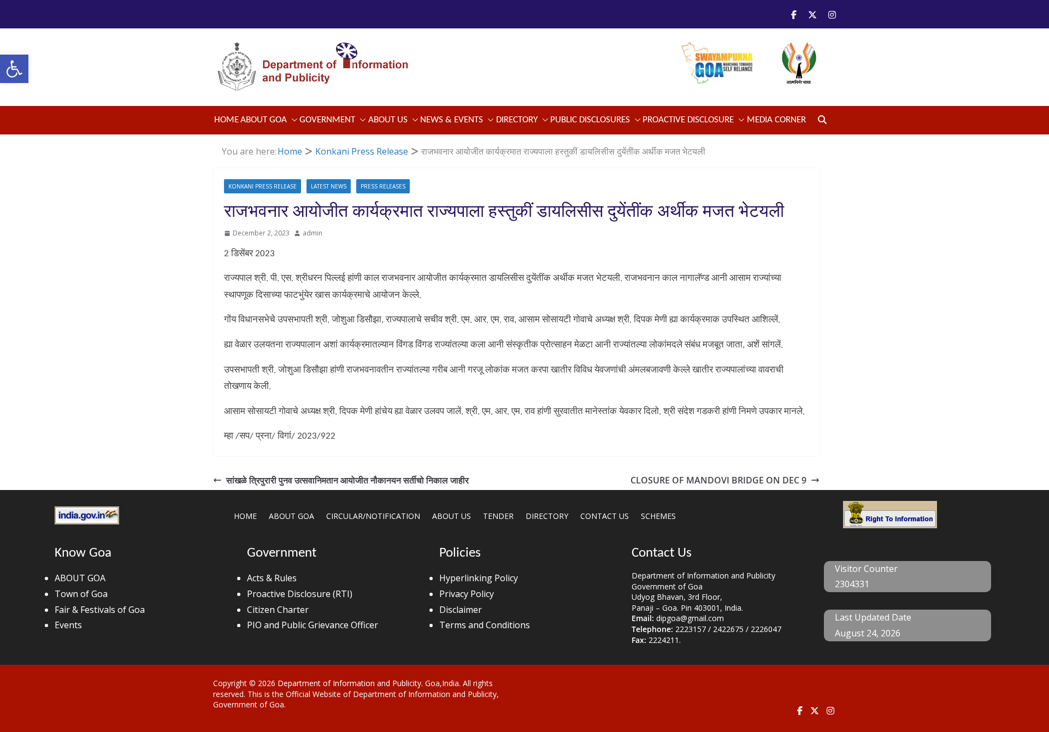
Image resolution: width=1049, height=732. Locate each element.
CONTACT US (604, 516)
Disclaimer (460, 610)
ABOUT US (451, 516)
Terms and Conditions (484, 625)
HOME (245, 516)
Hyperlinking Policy (478, 578)
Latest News (328, 186)
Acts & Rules (272, 578)
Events (68, 625)
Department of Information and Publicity (349, 683)
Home (226, 120)
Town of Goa (81, 594)
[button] (14, 69)
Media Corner (776, 120)
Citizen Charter (278, 610)
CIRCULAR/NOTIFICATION (373, 516)
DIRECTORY (547, 516)
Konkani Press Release (262, 186)
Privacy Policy (466, 594)
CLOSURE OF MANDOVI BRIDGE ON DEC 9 (718, 480)
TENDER (498, 516)
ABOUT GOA (263, 120)
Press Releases (383, 186)
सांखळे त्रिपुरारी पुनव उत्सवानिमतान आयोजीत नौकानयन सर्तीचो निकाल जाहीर (347, 480)
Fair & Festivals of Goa (100, 610)
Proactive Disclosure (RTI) (299, 594)
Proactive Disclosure (688, 120)
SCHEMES (658, 516)
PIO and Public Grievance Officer (312, 625)
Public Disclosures (590, 120)
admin (312, 233)
